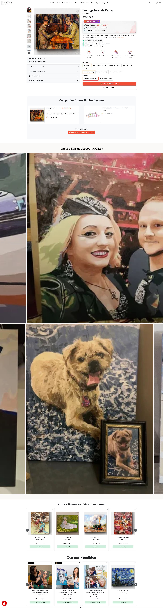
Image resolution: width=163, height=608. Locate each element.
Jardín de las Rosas (123, 537)
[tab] (80, 607)
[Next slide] (29, 53)
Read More (120, 37)
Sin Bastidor (87, 65)
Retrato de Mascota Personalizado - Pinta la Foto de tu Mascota (67, 593)
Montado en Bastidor (114, 65)
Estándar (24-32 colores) (90, 78)
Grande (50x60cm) (102, 72)
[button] (150, 3)
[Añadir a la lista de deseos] (51, 509)
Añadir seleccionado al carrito (81, 132)
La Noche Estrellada (123, 591)
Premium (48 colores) (106, 78)
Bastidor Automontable (99, 65)
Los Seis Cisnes (40, 537)
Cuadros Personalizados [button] (64, 3)
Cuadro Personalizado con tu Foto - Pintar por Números (39, 592)
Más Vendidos (85, 3)
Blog (103, 3)
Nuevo (77, 3)
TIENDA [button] (51, 3)
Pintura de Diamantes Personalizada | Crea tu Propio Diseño (95, 593)
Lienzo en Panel (127, 65)
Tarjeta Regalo (95, 3)
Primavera (68, 537)
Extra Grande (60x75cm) (116, 72)
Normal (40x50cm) (89, 72)
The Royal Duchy (95, 537)
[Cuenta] (153, 3)
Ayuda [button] (109, 3)
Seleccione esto (53, 117)
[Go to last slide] (29, 8)
